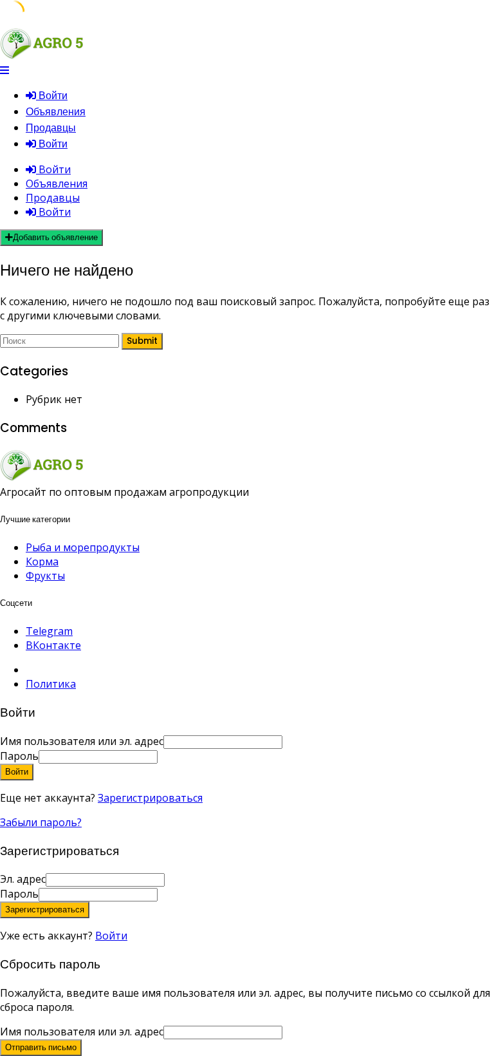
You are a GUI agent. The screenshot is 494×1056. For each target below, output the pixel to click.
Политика (51, 684)
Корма (42, 561)
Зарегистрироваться (150, 798)
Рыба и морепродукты (83, 547)
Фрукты (45, 576)
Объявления (56, 111)
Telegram (49, 631)
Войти (111, 936)
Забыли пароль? (41, 822)
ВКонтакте (53, 645)
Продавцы (51, 127)
